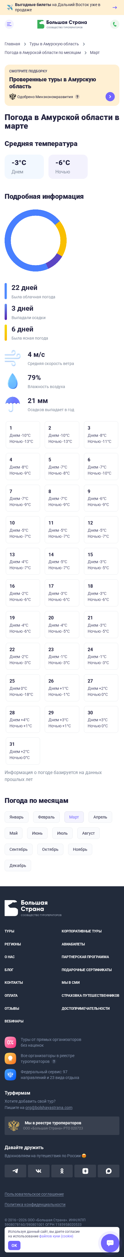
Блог (9, 970)
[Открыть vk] (39, 1171)
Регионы (13, 944)
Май (14, 833)
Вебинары (14, 1022)
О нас (10, 957)
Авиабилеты (73, 944)
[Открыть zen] (85, 1171)
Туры (9, 931)
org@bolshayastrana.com (48, 1107)
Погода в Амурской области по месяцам (43, 52)
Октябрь (50, 849)
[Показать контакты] (114, 24)
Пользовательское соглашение (34, 1194)
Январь (17, 817)
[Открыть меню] (9, 24)
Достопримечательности (86, 1009)
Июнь (37, 833)
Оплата (11, 996)
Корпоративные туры (82, 931)
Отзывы (12, 1009)
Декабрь (18, 865)
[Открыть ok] (62, 1171)
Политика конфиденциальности (35, 1204)
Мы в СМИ (71, 983)
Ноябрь (80, 849)
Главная (13, 44)
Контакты (14, 983)
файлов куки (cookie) (56, 1236)
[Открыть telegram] (15, 1171)
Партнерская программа (85, 957)
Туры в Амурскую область (54, 44)
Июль (62, 833)
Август (88, 833)
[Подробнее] (77, 96)
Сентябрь (19, 849)
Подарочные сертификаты (87, 970)
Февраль (46, 817)
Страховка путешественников (90, 996)
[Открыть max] (108, 1171)
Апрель (100, 817)
